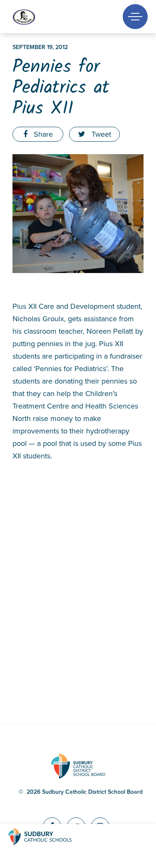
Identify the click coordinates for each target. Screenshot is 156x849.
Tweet (100, 134)
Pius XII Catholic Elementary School (38, 16)
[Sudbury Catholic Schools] (47, 836)
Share (42, 134)
